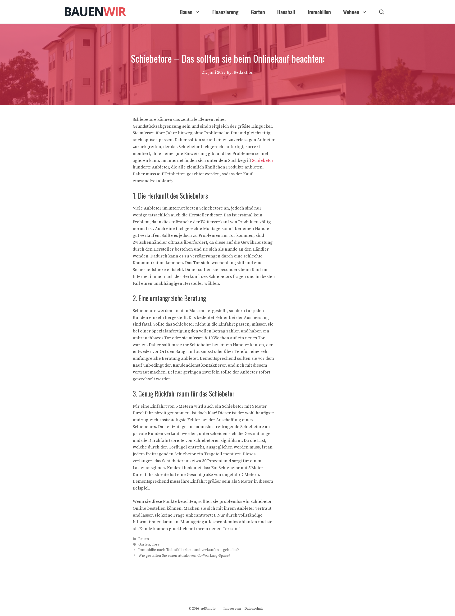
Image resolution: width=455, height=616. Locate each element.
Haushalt (286, 11)
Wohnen (351, 11)
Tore (155, 544)
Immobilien (319, 11)
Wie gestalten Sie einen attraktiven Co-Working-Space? (184, 555)
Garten (258, 11)
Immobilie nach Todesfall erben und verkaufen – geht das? (188, 550)
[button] (382, 11)
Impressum (232, 609)
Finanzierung (225, 11)
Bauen (186, 11)
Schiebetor (262, 160)
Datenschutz (254, 609)
